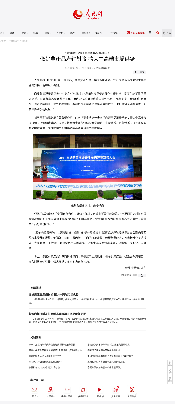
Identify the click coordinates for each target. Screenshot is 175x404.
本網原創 (23, 41)
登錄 (168, 33)
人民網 (3, 41)
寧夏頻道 (13, 41)
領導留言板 (83, 396)
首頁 (2, 33)
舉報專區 (86, 33)
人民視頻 (99, 396)
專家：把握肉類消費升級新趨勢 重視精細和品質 (52, 344)
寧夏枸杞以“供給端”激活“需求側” (45, 367)
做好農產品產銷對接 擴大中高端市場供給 (54, 294)
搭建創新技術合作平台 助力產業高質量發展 (109, 344)
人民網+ (51, 396)
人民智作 (132, 396)
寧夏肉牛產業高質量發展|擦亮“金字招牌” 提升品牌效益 (55, 350)
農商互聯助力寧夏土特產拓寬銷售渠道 (106, 362)
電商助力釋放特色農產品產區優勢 (45, 362)
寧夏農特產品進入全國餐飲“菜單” (45, 356)
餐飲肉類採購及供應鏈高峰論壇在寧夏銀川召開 (57, 313)
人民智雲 (115, 396)
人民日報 (34, 396)
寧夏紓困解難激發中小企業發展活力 (105, 367)
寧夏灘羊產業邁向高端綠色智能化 (104, 350)
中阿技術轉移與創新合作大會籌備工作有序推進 (110, 356)
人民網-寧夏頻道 (102, 68)
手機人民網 (66, 396)
